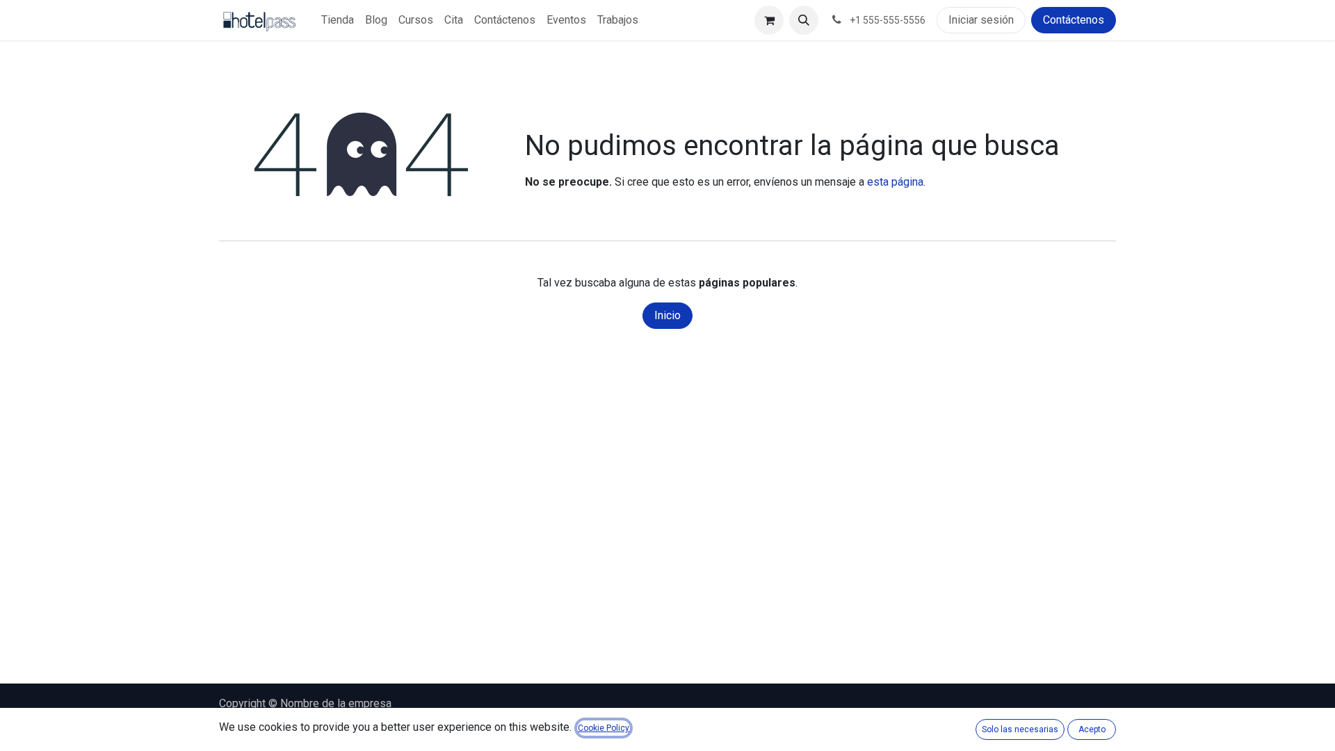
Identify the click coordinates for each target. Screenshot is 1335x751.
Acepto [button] (1092, 729)
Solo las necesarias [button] (1020, 729)
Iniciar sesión (981, 19)
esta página (895, 181)
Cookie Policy (603, 728)
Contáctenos (1073, 19)
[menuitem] (337, 20)
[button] (803, 20)
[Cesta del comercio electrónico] (769, 20)
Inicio (667, 315)
